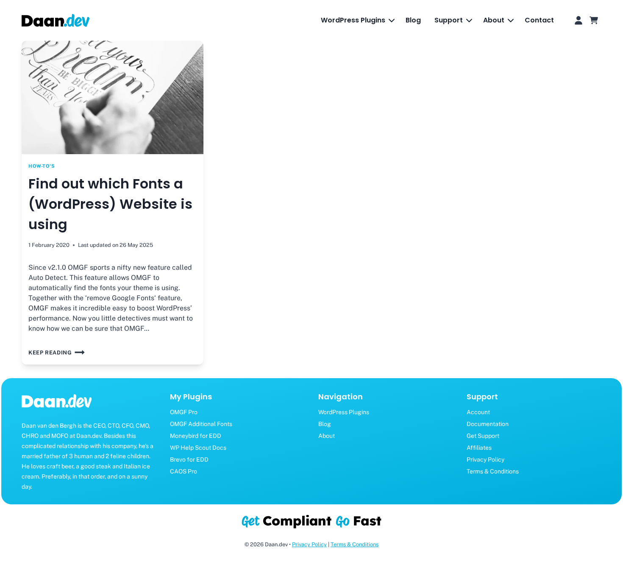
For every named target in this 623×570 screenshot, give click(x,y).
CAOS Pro (183, 471)
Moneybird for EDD (195, 435)
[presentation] (112, 97)
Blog (413, 20)
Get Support (483, 435)
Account (478, 412)
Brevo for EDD (189, 459)
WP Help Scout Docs (198, 447)
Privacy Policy (485, 459)
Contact (539, 20)
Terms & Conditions (493, 471)
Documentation (488, 424)
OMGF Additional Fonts (201, 424)
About (326, 435)
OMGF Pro (183, 412)
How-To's (41, 166)
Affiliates (479, 447)
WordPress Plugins (343, 412)
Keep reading (51, 352)
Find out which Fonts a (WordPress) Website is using (110, 204)
